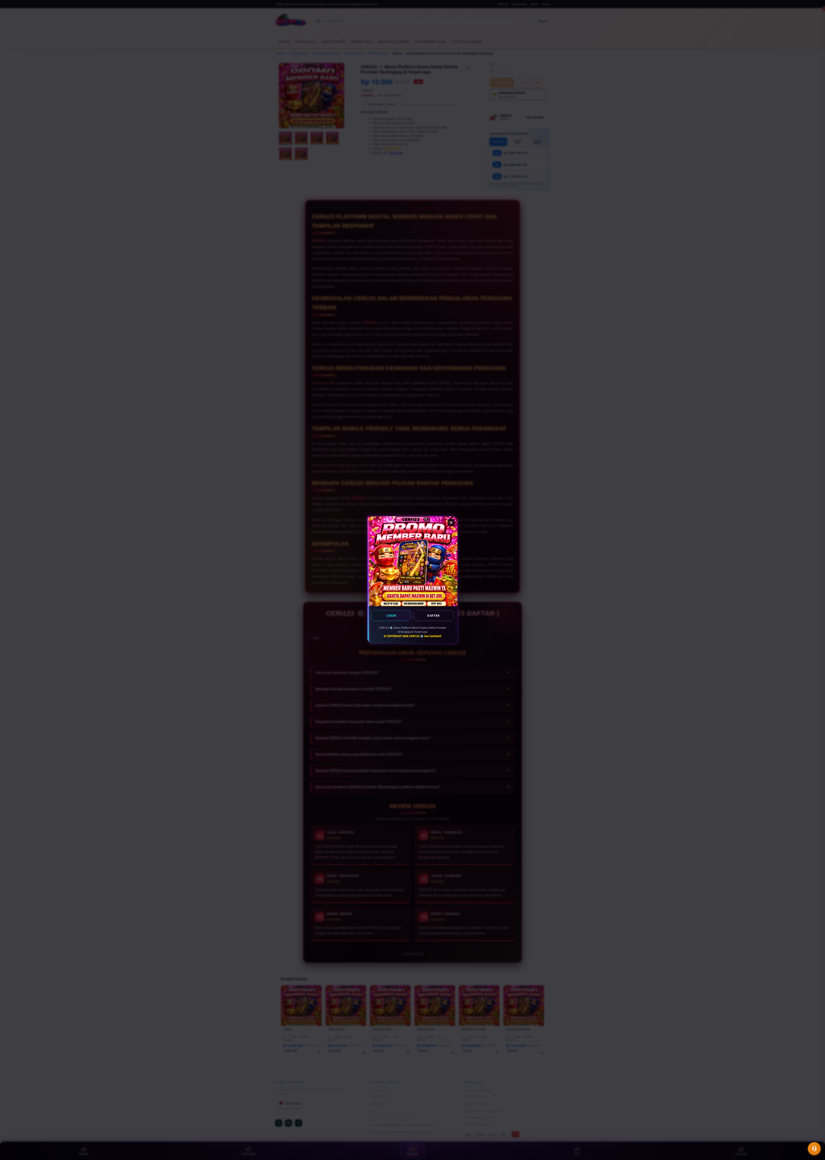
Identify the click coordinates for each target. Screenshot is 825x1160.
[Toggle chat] (814, 1148)
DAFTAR (433, 616)
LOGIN (391, 616)
